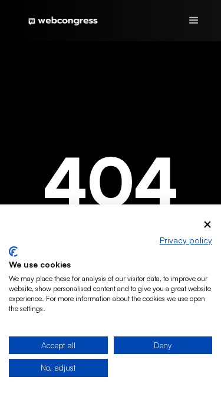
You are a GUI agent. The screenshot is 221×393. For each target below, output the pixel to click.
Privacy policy (186, 240)
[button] (194, 20)
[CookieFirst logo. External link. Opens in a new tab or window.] (13, 251)
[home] (60, 20)
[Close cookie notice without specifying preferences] (207, 225)
